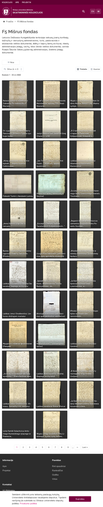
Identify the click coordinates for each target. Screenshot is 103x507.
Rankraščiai (57, 470)
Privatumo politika (28, 503)
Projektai (26, 2)
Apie (17, 2)
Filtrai (12, 62)
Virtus (54, 479)
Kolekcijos (7, 2)
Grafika (55, 475)
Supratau (79, 499)
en (92, 11)
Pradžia (9, 21)
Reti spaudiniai (59, 466)
